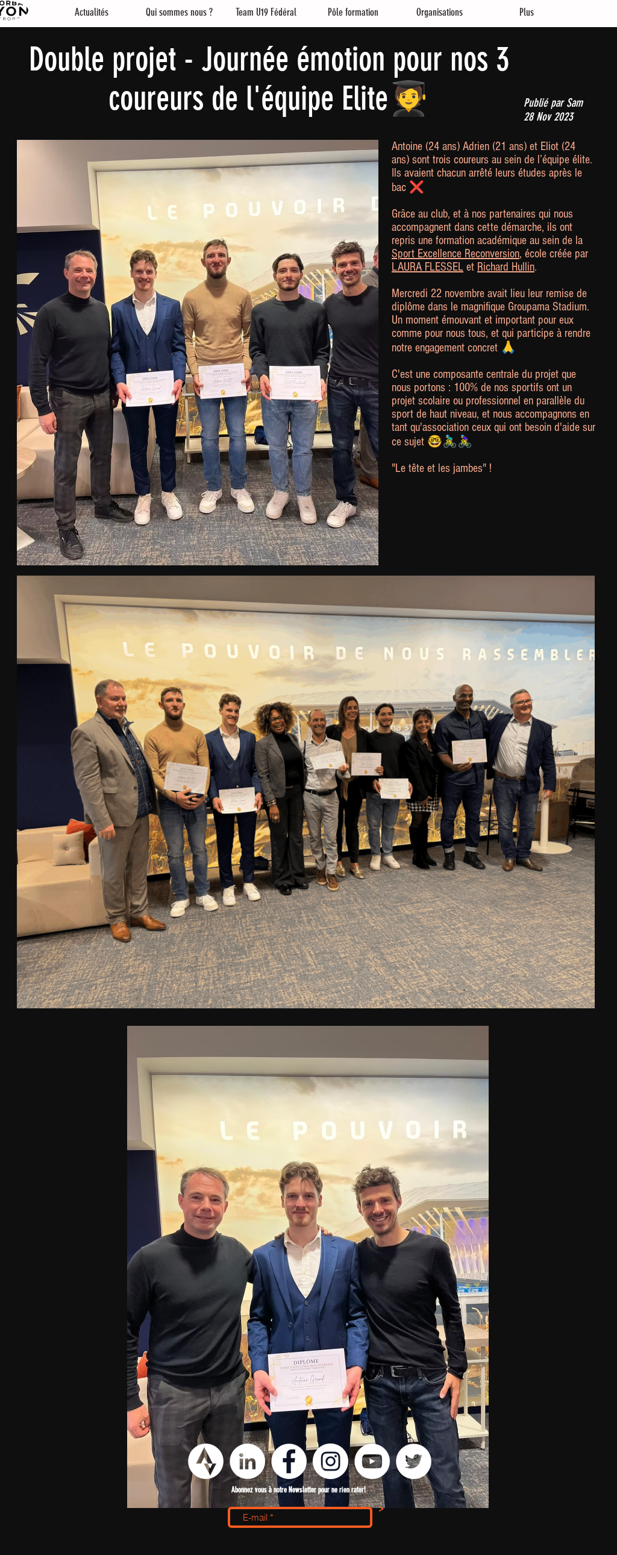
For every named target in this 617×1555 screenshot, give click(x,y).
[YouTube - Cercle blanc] (372, 1461)
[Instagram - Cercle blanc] (330, 1461)
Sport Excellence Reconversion (455, 253)
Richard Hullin (505, 267)
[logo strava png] (206, 1461)
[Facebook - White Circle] (289, 1461)
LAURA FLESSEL (427, 267)
